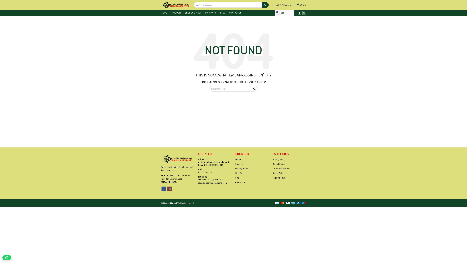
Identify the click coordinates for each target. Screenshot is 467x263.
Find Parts (239, 173)
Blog (237, 178)
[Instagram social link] (304, 13)
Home (238, 159)
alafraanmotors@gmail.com (210, 179)
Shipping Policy (279, 178)
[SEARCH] (265, 5)
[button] (6, 257)
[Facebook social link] (299, 13)
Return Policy (278, 173)
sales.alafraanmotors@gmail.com (212, 183)
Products (239, 164)
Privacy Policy (279, 159)
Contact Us (240, 182)
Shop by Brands (242, 169)
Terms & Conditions (281, 169)
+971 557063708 (205, 172)
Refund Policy (279, 164)
